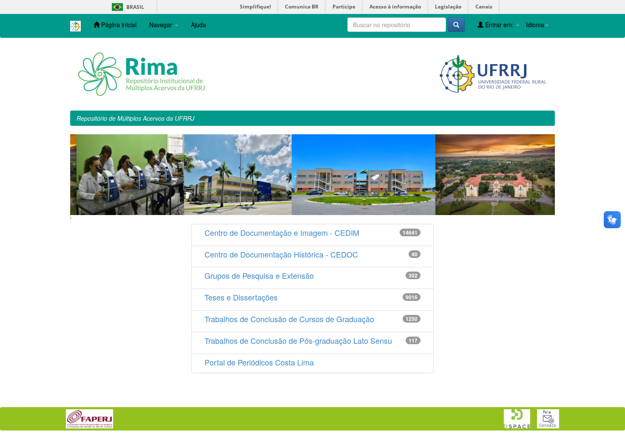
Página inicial (117, 24)
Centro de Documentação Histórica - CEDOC (281, 254)
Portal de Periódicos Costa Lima (259, 362)
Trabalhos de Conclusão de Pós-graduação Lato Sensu (298, 340)
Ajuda (198, 24)
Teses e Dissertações (241, 297)
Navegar (161, 24)
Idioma (535, 24)
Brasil (126, 7)
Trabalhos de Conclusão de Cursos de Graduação (289, 318)
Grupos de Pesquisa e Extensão (259, 275)
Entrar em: (499, 24)
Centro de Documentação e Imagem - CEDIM (282, 232)
